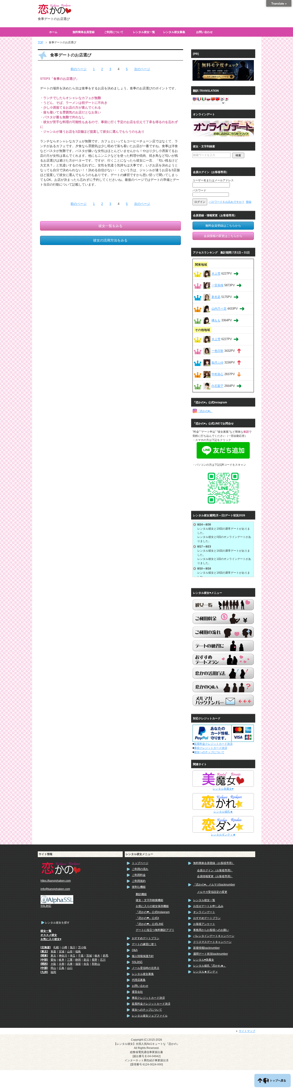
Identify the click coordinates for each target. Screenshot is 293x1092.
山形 (70, 951)
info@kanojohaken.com (55, 889)
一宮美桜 (217, 285)
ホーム (53, 32)
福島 (78, 951)
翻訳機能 (141, 894)
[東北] (44, 951)
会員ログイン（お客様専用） (215, 870)
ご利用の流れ (140, 869)
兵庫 (70, 963)
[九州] (44, 972)
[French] (199, 99)
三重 (70, 959)
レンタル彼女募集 (174, 32)
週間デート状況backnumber (210, 953)
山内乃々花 (219, 309)
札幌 (56, 947)
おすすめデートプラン (145, 938)
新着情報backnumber (206, 947)
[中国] (44, 968)
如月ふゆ (217, 362)
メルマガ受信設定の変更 (212, 892)
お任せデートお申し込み (208, 906)
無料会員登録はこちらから (223, 225)
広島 (61, 968)
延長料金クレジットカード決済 (213, 743)
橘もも (216, 320)
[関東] (44, 955)
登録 (248, 202)
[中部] (44, 959)
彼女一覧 (46, 930)
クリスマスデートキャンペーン (212, 941)
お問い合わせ (204, 32)
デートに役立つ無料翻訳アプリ (155, 930)
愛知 (53, 959)
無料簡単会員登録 (84, 32)
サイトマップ (247, 1031)
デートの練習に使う (144, 944)
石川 (103, 959)
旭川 (72, 947)
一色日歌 (217, 351)
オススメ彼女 (49, 935)
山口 (70, 968)
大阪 (53, 963)
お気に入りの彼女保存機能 (152, 906)
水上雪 (216, 273)
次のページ (142, 69)
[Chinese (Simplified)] (213, 99)
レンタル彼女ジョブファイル (150, 1015)
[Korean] (222, 99)
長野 (94, 959)
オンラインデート (204, 912)
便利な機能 (139, 886)
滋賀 (78, 963)
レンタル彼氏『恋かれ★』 (209, 965)
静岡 (78, 959)
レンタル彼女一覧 (144, 32)
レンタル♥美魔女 (203, 959)
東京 (53, 955)
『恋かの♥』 (204, 411)
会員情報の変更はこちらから (223, 236)
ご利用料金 (139, 875)
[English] (195, 99)
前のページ (79, 69)
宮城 (61, 951)
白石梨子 (217, 386)
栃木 (97, 955)
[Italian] (204, 99)
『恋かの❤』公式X (147, 918)
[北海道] (46, 947)
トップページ (140, 863)
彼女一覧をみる (110, 226)
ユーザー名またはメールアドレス (213, 180)
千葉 (81, 955)
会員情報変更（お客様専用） (215, 876)
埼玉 (72, 955)
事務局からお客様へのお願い (211, 930)
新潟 (86, 959)
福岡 (53, 972)
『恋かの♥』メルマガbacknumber (214, 884)
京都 (61, 963)
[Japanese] (227, 99)
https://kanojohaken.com (56, 880)
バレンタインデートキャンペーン (213, 936)
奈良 (86, 963)
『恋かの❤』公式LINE (149, 924)
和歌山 (96, 963)
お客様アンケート (204, 924)
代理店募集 (139, 980)
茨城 (89, 955)
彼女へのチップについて (209, 752)
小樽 (64, 947)
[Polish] (208, 99)
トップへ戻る (278, 1080)
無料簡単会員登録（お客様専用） (213, 863)
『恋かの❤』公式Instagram (153, 912)
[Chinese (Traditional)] (217, 99)
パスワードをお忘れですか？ (226, 202)
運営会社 (137, 991)
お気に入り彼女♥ (51, 939)
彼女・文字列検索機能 (149, 900)
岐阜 (61, 959)
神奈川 (63, 955)
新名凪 (216, 297)
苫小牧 (82, 947)
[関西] (44, 963)
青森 (53, 951)
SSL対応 (137, 962)
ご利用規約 (139, 881)
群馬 (105, 955)
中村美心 (217, 374)
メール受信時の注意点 (145, 968)
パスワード (199, 190)
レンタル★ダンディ (205, 971)
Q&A (135, 950)
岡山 (53, 968)
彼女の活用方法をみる (110, 240)
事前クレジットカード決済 (210, 748)
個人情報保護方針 (143, 956)
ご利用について (113, 32)
